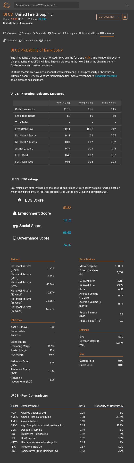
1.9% (120, 446)
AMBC (14, 416)
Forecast (56, 33)
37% (120, 451)
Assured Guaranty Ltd (33, 412)
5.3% (120, 438)
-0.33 (82, 451)
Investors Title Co (31, 446)
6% (121, 429)
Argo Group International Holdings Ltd (42, 425)
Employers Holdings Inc (34, 434)
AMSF (14, 421)
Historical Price (90, 33)
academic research (106, 76)
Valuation (12, 33)
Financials (41, 33)
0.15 (82, 425)
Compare (72, 33)
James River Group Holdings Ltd (39, 451)
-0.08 (82, 412)
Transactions (30, 40)
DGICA (14, 429)
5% (121, 421)
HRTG (14, 442)
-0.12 (82, 434)
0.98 (82, 416)
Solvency (109, 33)
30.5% (119, 416)
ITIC (13, 446)
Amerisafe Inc (29, 421)
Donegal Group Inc (31, 429)
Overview (26, 33)
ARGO (14, 425)
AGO (13, 412)
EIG (13, 434)
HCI (13, 438)
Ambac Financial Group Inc (36, 416)
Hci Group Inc (28, 438)
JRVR (14, 451)
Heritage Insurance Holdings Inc (39, 442)
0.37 (82, 446)
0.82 (82, 438)
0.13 (82, 421)
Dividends (12, 40)
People (47, 40)
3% (121, 412)
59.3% (119, 425)
